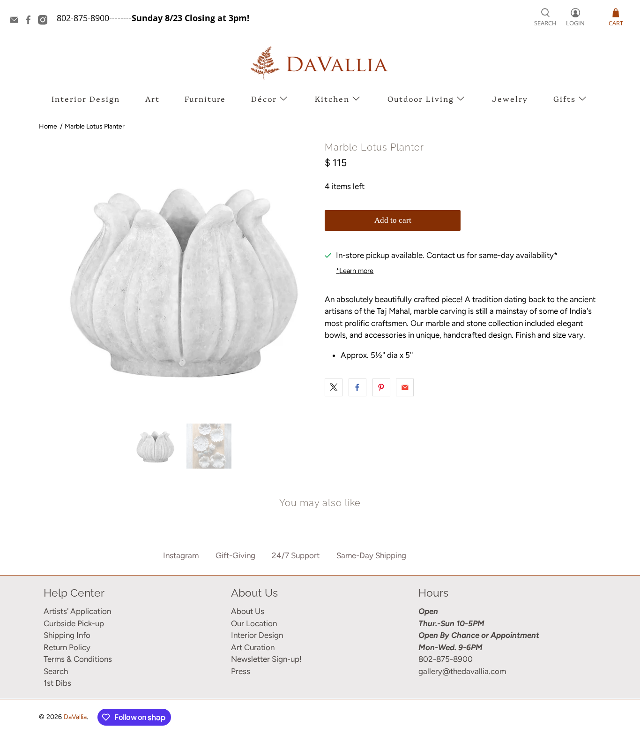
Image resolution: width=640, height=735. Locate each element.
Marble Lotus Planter (95, 126)
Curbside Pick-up (74, 623)
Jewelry (510, 98)
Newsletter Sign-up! (266, 659)
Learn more (354, 270)
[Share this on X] (333, 387)
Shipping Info (67, 635)
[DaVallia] (320, 63)
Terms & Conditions (78, 659)
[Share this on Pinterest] (381, 387)
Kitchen (332, 98)
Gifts (564, 98)
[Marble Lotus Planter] (179, 278)
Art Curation (253, 647)
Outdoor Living (420, 98)
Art (152, 98)
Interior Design (86, 98)
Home (48, 126)
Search (56, 671)
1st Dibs (57, 683)
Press (240, 671)
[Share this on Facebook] (357, 387)
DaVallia (75, 717)
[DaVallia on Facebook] (30, 21)
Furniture (205, 98)
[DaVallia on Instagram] (45, 21)
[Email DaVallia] (16, 21)
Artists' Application (77, 611)
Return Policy (67, 647)
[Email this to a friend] (405, 387)
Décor (264, 98)
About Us (247, 611)
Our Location (254, 623)
